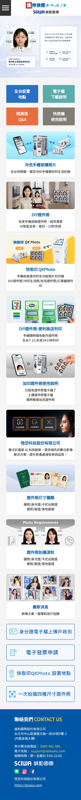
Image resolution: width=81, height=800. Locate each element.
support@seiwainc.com (48, 751)
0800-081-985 (50, 746)
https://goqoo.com (28, 785)
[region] (40, 47)
